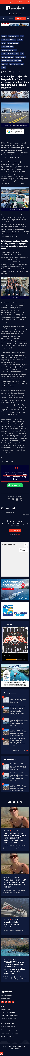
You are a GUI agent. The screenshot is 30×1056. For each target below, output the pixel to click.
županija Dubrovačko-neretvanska (11, 60)
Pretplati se (20, 18)
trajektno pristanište (7, 57)
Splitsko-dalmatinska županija (10, 53)
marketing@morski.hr (12, 1033)
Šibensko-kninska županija (9, 50)
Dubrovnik (4, 64)
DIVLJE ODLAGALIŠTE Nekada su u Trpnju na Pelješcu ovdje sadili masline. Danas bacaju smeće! (17, 712)
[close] (28, 2)
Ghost (23, 1047)
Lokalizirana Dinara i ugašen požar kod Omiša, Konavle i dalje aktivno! (18, 701)
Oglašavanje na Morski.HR (8, 1012)
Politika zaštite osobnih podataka (10, 1015)
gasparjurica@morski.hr (15, 1030)
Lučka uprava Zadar (7, 46)
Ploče (3, 67)
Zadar (3, 43)
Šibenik (4, 36)
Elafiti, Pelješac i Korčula (16, 64)
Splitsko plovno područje (8, 39)
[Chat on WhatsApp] (15, 485)
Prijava (11, 18)
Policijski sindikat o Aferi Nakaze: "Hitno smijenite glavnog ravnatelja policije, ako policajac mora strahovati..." (14, 838)
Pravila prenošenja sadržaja (8, 1018)
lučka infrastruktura (13, 43)
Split (22, 36)
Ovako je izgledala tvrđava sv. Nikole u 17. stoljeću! (13, 924)
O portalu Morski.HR (6, 1009)
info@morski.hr (11, 1027)
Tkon (22, 53)
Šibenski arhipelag (13, 36)
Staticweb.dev (15, 1049)
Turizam (20, 39)
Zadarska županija (20, 57)
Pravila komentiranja (7, 513)
